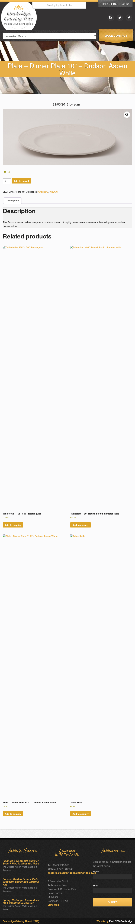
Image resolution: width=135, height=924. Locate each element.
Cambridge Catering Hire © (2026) (21, 921)
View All (53, 191)
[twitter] (120, 17)
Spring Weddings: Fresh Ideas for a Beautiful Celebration (21, 901)
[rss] (110, 17)
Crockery (43, 191)
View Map (53, 904)
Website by (114, 921)
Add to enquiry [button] (13, 525)
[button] (127, 115)
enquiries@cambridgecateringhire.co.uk (72, 872)
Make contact (115, 36)
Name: (96, 871)
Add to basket (21, 181)
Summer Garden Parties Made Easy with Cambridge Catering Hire (21, 882)
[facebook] (129, 17)
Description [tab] (13, 200)
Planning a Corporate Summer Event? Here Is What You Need (21, 862)
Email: (96, 885)
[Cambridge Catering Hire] (20, 29)
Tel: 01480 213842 (115, 3)
